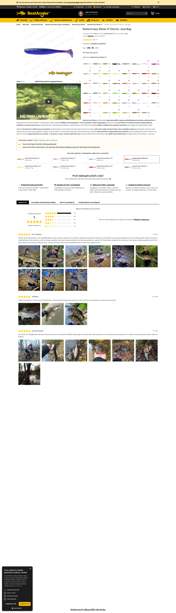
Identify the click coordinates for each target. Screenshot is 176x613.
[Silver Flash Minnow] (155, 103)
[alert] (17, 588)
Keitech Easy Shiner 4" (94, 25)
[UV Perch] (116, 113)
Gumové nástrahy (37, 25)
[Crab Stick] (135, 74)
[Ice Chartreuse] (116, 93)
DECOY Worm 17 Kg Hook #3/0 (45, 147)
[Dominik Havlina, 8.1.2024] (29, 350)
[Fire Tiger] (126, 83)
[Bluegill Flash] (135, 64)
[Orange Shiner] (106, 103)
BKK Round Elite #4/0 (49, 144)
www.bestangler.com (75, 2)
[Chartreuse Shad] (116, 74)
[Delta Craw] (145, 74)
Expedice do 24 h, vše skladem (68, 185)
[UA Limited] (106, 113)
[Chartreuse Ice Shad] (87, 74)
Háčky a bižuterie (41, 20)
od (40, 7)
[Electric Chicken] (87, 83)
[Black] (116, 64)
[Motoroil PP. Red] (155, 93)
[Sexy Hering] (126, 103)
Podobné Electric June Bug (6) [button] (89, 202)
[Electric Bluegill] (155, 74)
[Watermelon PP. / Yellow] (135, 113)
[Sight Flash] (145, 103)
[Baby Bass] (106, 64)
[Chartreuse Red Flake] (106, 74)
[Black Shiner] (126, 64)
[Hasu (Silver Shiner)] (96, 93)
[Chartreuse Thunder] (126, 74)
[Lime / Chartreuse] (126, 93)
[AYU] (96, 64)
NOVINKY (109, 20)
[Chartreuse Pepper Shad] (96, 74)
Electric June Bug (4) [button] (67, 202)
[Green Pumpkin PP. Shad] (87, 93)
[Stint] (96, 113)
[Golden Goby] (145, 83)
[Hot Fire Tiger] (106, 93)
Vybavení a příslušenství (63, 20)
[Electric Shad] (96, 83)
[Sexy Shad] (135, 103)
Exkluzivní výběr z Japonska (104, 185)
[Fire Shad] (116, 83)
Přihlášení (137, 7)
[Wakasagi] (126, 113)
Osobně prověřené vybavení (139, 185)
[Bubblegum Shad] (145, 64)
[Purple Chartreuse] (116, 103)
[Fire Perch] (106, 83)
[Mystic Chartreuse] (87, 103)
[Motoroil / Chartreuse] (135, 93)
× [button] (30, 568)
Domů (18, 25)
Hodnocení (80, 7)
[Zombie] (145, 113)
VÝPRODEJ (124, 20)
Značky (81, 20)
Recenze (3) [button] (23, 202)
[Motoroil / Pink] (145, 93)
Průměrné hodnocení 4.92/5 (32, 185)
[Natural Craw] (96, 103)
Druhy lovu (95, 20)
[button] (159, 2)
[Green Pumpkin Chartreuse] (155, 83)
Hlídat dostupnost (91, 53)
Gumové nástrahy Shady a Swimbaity (57, 25)
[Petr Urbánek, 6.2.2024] (29, 256)
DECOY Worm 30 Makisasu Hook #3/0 (67, 147)
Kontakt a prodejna (112, 7)
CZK (157, 7)
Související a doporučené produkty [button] (43, 202)
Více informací (18, 586)
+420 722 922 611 (91, 12)
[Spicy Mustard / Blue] (87, 113)
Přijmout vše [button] (24, 604)
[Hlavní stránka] (33, 13)
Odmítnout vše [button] (10, 604)
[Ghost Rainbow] (135, 83)
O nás (90, 7)
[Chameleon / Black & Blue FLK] (155, 64)
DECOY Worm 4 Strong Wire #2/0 (90, 147)
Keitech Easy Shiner (78, 25)
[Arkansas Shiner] (87, 64)
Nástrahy (24, 20)
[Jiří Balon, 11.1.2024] (29, 314)
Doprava (99, 7)
